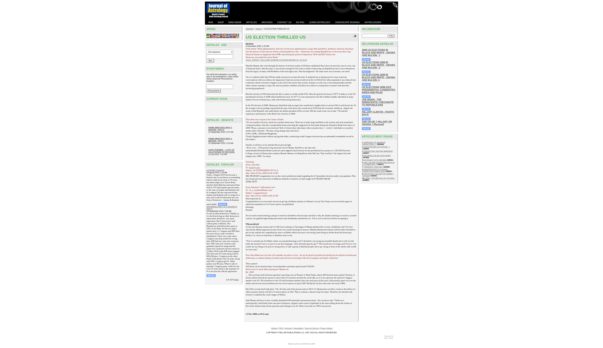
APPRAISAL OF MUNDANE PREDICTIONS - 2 (373, 143)
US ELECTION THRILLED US (276, 29)
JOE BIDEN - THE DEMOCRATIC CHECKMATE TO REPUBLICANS (378, 102)
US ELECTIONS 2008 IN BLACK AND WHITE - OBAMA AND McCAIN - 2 (378, 65)
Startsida (249, 29)
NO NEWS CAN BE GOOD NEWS (377, 156)
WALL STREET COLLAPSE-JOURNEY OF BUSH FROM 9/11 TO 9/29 (276, 60)
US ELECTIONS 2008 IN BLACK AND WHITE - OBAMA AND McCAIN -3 (378, 77)
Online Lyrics (293, 344)
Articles (258, 29)
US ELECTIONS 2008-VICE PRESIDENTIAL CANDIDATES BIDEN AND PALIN (378, 90)
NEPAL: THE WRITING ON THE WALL (380, 178)
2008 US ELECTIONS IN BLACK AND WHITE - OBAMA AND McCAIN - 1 (378, 53)
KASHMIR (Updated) (215, 170)
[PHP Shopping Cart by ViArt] (390, 339)
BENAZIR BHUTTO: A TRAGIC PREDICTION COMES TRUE (375, 170)
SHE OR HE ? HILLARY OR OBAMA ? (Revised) (377, 123)
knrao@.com (254, 167)
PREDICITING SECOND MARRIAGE (378, 151)
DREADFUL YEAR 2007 (373, 167)
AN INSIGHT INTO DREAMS (375, 160)
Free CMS (311, 344)
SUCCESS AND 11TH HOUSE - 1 (377, 147)
